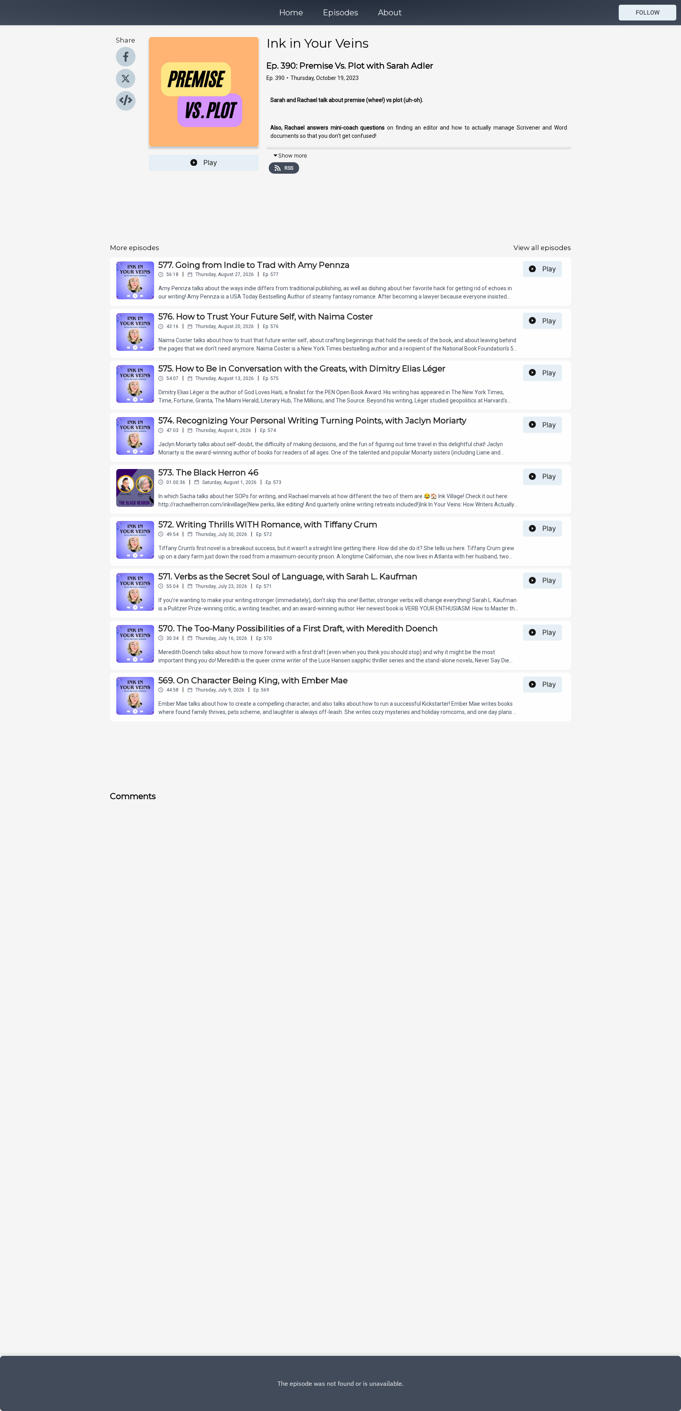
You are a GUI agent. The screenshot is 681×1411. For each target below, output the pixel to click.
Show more (292, 155)
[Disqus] (230, 911)
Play (210, 162)
